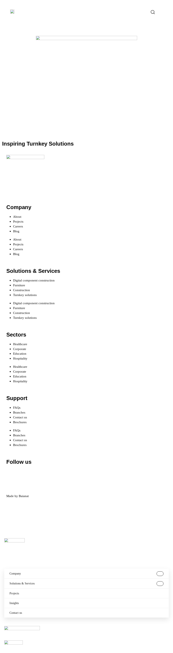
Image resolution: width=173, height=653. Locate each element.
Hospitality (20, 358)
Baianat (24, 496)
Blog (16, 231)
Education (19, 353)
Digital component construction (34, 280)
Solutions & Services (22, 583)
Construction (21, 290)
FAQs (16, 407)
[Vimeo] (57, 474)
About (17, 216)
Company (15, 573)
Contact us (20, 417)
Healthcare (20, 344)
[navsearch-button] (152, 11)
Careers (18, 226)
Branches (19, 412)
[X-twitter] (23, 474)
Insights (14, 603)
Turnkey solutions (25, 295)
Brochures (20, 422)
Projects (18, 221)
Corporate (19, 349)
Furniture (19, 285)
